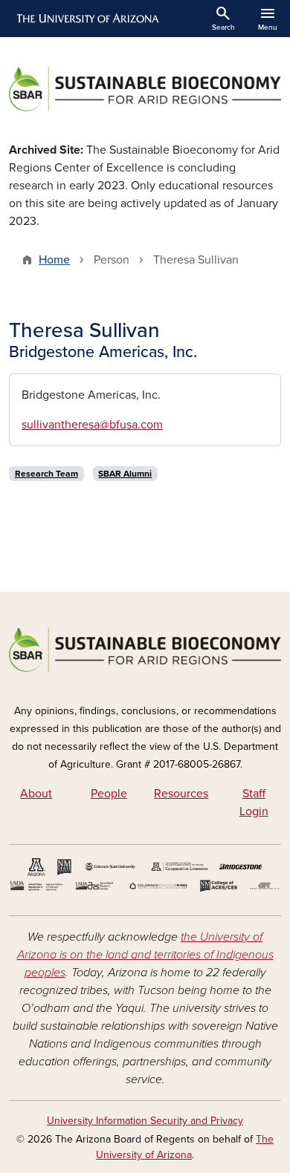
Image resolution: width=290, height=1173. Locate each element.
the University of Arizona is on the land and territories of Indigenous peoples (145, 954)
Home (54, 259)
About (36, 793)
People (109, 793)
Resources (181, 793)
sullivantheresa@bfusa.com (92, 424)
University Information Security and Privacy (145, 1120)
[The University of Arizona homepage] (86, 18)
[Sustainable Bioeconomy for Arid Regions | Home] (145, 89)
